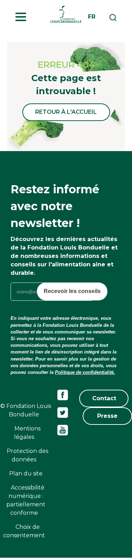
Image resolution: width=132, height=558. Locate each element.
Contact (104, 398)
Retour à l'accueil (66, 112)
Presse (107, 416)
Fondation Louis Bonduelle (66, 14)
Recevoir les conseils (72, 291)
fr (91, 16)
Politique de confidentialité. (85, 372)
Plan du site (26, 473)
